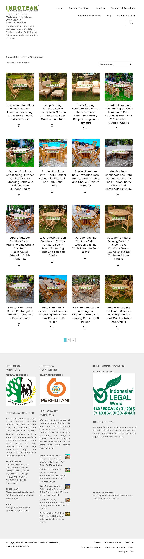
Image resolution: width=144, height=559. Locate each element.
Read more (19, 125)
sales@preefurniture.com (18, 507)
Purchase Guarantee (89, 15)
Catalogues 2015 (126, 15)
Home (60, 8)
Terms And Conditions (123, 8)
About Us (100, 8)
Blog (109, 15)
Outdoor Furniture (79, 8)
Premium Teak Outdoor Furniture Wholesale (19, 17)
